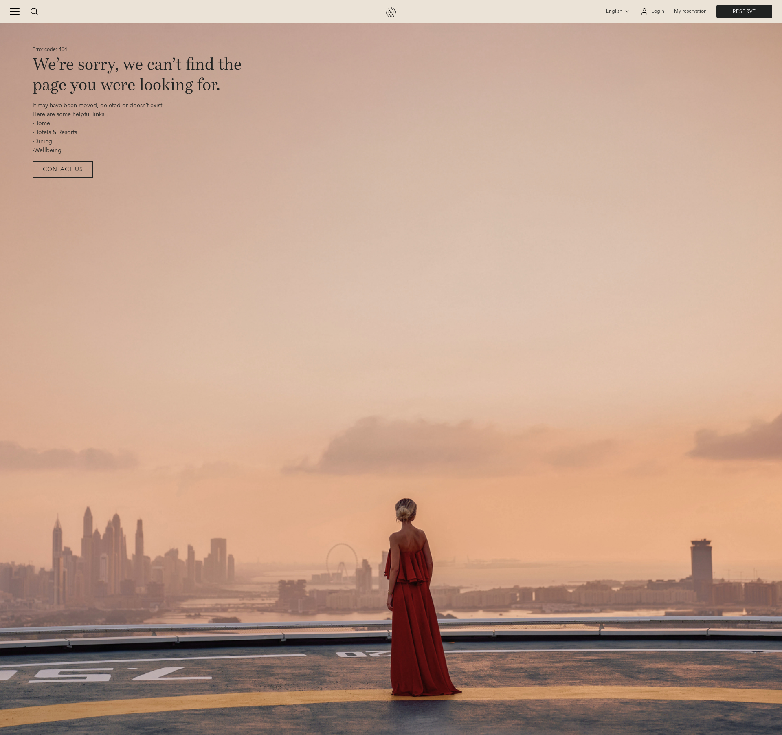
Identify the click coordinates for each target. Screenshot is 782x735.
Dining (43, 141)
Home (42, 123)
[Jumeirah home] (391, 11)
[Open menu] (15, 11)
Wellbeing (48, 150)
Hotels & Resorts (55, 132)
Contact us (63, 169)
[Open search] (34, 11)
